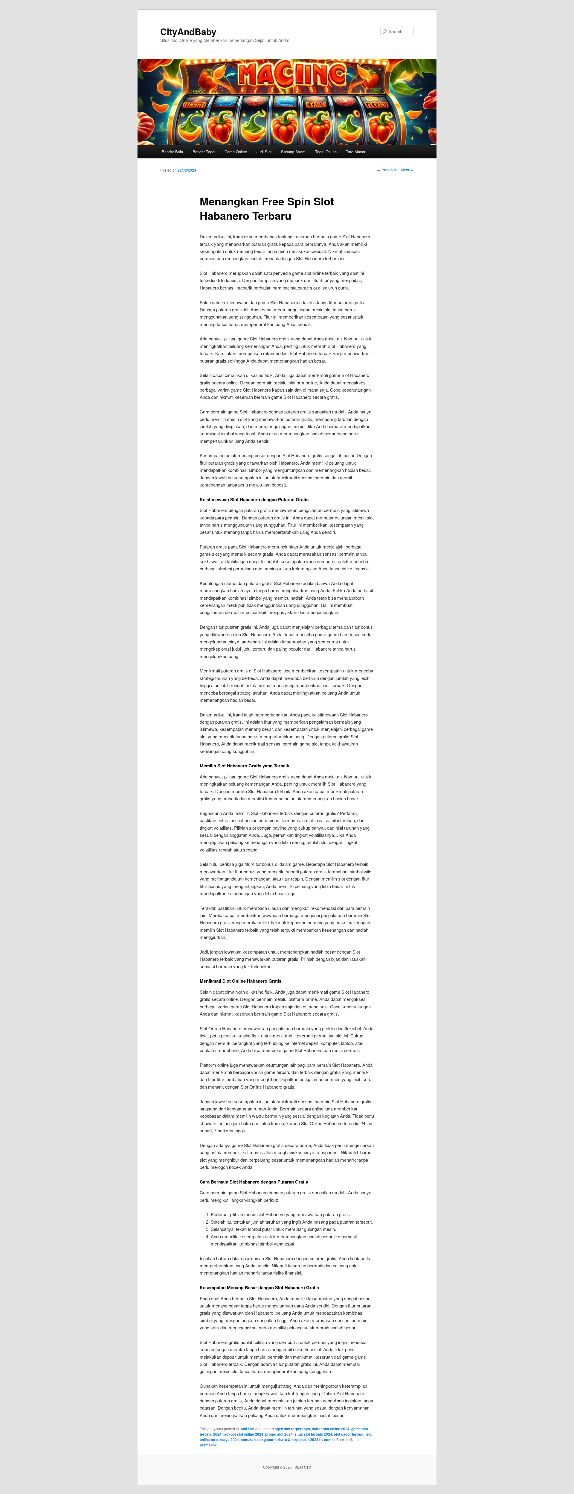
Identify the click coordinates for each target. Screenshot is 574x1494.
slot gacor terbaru (349, 1434)
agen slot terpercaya (292, 1428)
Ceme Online (236, 151)
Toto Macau (356, 151)
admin (329, 1439)
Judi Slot (264, 151)
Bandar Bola (172, 151)
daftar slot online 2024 (330, 1428)
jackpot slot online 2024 (243, 1434)
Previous (387, 169)
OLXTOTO (302, 1467)
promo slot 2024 (279, 1434)
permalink (208, 1445)
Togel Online (326, 151)
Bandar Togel (204, 151)
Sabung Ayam (293, 151)
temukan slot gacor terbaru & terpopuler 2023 (279, 1439)
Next (407, 169)
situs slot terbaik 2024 (313, 1434)
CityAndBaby (188, 31)
